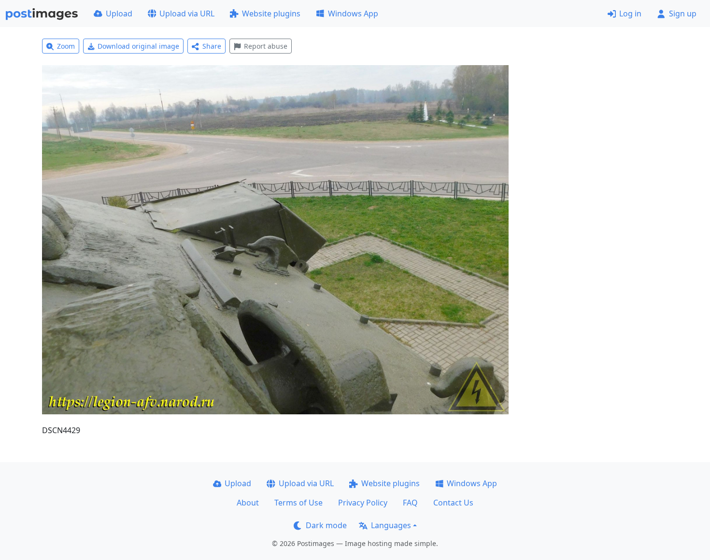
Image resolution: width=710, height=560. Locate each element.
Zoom (66, 46)
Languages (391, 525)
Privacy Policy (362, 502)
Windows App (353, 13)
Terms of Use (298, 502)
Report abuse (265, 46)
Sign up (682, 13)
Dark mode (326, 525)
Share (211, 46)
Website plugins (271, 13)
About (248, 502)
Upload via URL (186, 13)
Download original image (138, 46)
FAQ (410, 502)
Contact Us (453, 502)
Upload (119, 13)
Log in (630, 13)
